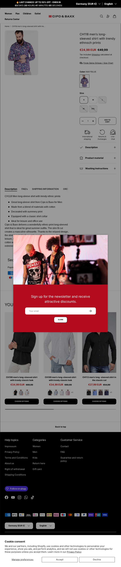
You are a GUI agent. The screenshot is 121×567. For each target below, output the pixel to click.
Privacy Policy (74, 551)
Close (60, 320)
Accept (59, 559)
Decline (97, 559)
